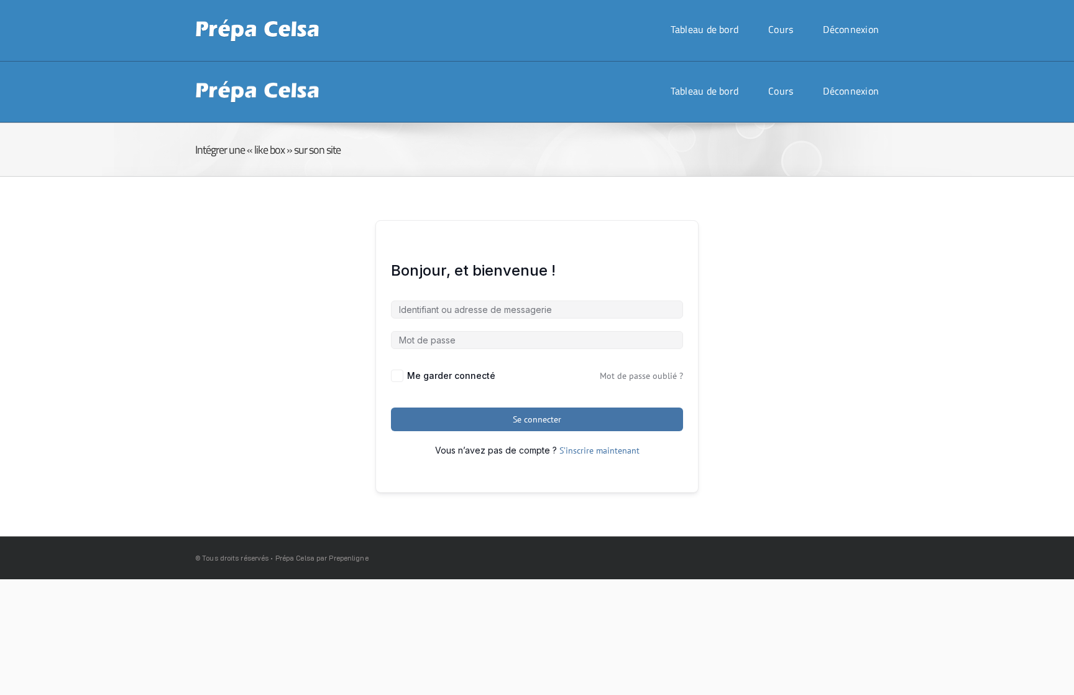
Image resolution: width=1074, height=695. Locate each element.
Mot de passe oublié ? (641, 375)
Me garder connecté (451, 375)
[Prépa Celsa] (257, 23)
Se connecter (537, 419)
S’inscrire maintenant (599, 450)
